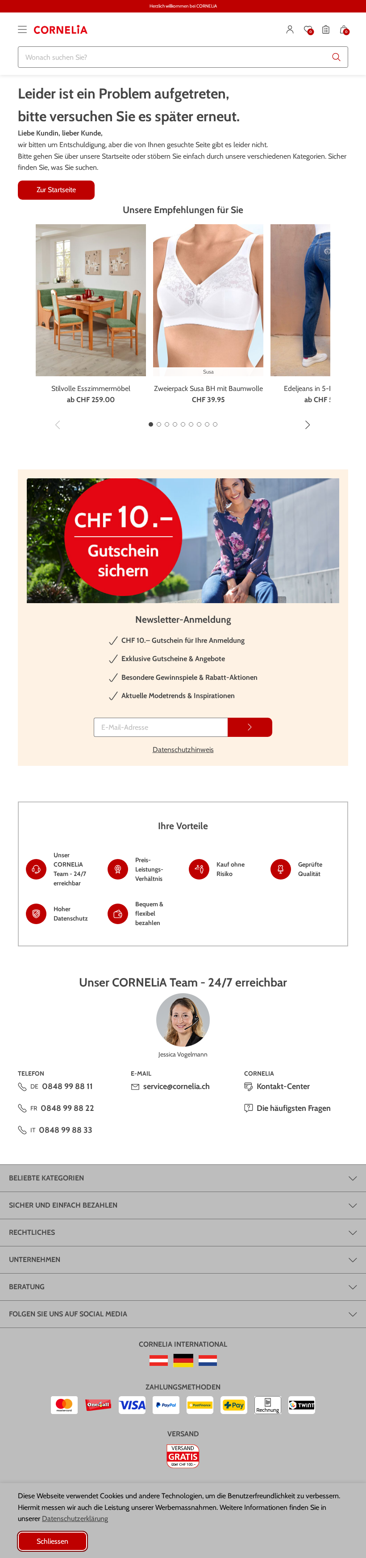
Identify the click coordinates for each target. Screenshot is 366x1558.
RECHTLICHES (32, 1232)
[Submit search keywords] (336, 57)
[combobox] (183, 57)
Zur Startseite (56, 189)
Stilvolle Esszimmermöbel (90, 388)
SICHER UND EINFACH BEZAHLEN (63, 1205)
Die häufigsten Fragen (294, 1108)
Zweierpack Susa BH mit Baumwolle (208, 388)
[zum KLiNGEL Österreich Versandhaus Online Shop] (159, 1360)
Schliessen (52, 1541)
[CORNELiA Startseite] (60, 29)
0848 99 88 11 (67, 1086)
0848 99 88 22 (67, 1108)
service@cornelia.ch (176, 1086)
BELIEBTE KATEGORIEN (46, 1178)
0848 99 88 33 (65, 1130)
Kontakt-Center (283, 1086)
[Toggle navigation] (22, 29)
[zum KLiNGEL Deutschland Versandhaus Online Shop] (183, 1360)
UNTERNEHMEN (34, 1259)
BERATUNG (27, 1287)
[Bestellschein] (325, 29)
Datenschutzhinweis (183, 749)
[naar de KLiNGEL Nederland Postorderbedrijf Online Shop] (208, 1360)
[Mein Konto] (290, 29)
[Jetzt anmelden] (250, 727)
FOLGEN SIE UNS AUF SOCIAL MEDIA (68, 1314)
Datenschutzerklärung (75, 1518)
